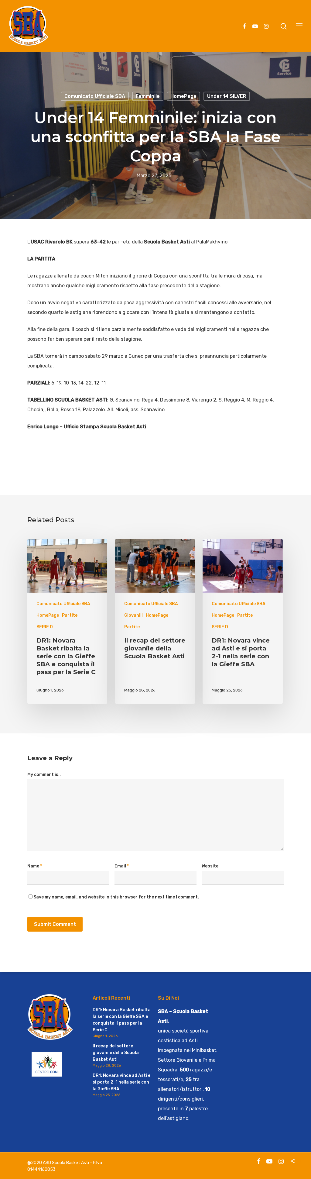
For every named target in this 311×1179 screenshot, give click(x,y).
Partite (69, 615)
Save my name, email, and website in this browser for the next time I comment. (116, 897)
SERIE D (44, 626)
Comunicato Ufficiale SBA (94, 96)
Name (34, 866)
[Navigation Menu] (299, 26)
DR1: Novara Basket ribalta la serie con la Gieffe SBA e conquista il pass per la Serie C (122, 1019)
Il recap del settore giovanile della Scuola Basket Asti (116, 1052)
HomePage (183, 96)
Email (121, 866)
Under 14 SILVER (226, 96)
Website (210, 866)
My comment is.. (44, 774)
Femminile (148, 96)
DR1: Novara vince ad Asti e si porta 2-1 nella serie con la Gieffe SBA (121, 1082)
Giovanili (133, 615)
